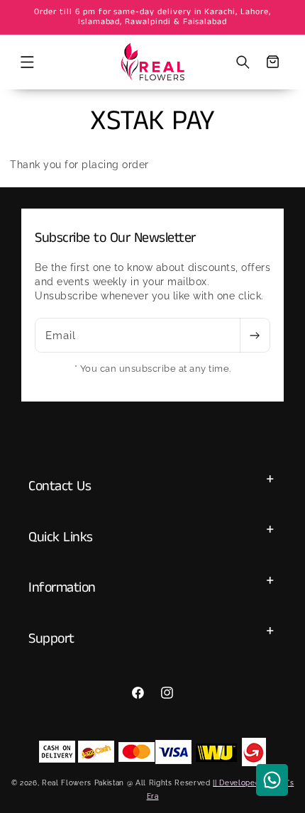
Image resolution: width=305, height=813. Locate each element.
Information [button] (62, 587)
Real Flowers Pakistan (83, 782)
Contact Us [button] (59, 486)
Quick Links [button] (60, 537)
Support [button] (51, 639)
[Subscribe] (255, 335)
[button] (27, 62)
